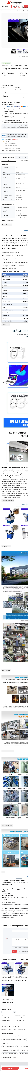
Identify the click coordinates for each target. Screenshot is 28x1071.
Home (2, 10)
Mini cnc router (4, 1015)
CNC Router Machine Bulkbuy (9, 1057)
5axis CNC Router (5, 1017)
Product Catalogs (22, 1012)
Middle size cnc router (20, 1015)
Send (14, 951)
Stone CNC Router (5, 1020)
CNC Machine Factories (8, 1046)
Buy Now (10, 1068)
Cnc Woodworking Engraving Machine (11, 1036)
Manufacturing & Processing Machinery (13, 10)
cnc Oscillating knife (19, 1020)
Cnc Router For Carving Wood (9, 1053)
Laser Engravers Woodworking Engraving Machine (14, 1039)
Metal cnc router (19, 1017)
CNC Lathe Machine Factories (9, 1050)
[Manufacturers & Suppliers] (14, 2)
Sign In (3, 150)
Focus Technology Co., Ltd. (18, 1065)
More (2, 1060)
